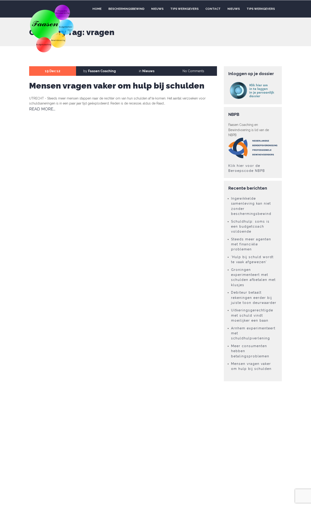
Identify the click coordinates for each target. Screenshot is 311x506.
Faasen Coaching (102, 71)
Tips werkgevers (184, 8)
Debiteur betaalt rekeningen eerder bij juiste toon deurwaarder (253, 298)
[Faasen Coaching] (52, 27)
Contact (213, 8)
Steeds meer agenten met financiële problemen (251, 244)
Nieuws (157, 8)
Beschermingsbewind (126, 8)
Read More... (42, 109)
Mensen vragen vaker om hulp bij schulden (116, 85)
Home (97, 8)
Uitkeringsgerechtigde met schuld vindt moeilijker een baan (252, 315)
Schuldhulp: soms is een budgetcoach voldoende (250, 227)
